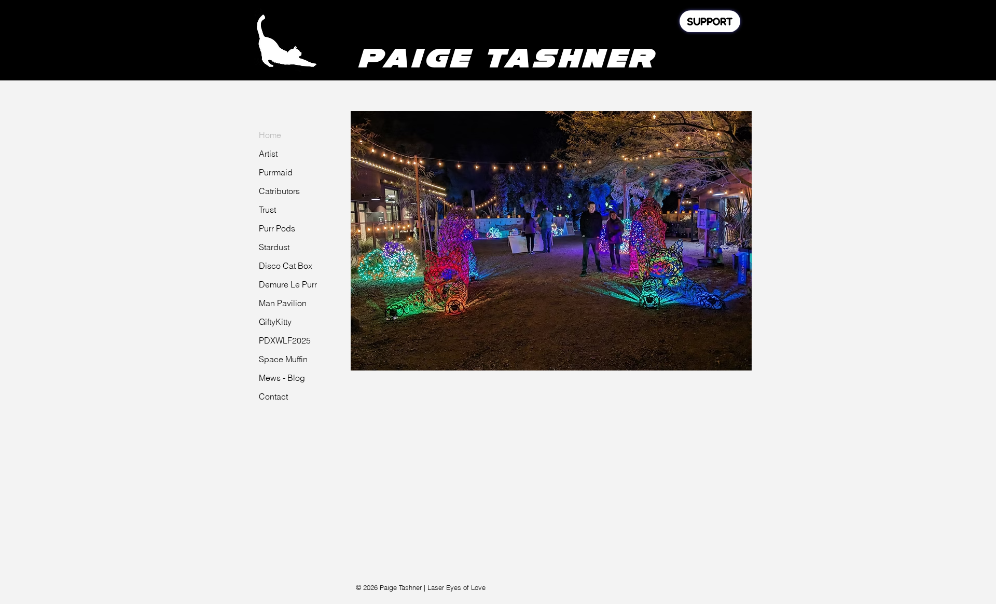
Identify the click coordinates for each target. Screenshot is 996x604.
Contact (273, 396)
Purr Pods (277, 228)
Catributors (279, 191)
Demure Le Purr (288, 284)
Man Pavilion (283, 303)
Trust (267, 209)
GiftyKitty (275, 322)
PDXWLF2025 (285, 340)
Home (270, 135)
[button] (551, 240)
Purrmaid (276, 172)
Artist (268, 153)
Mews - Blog (282, 378)
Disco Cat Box (285, 265)
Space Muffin (283, 359)
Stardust (274, 247)
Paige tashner (506, 57)
